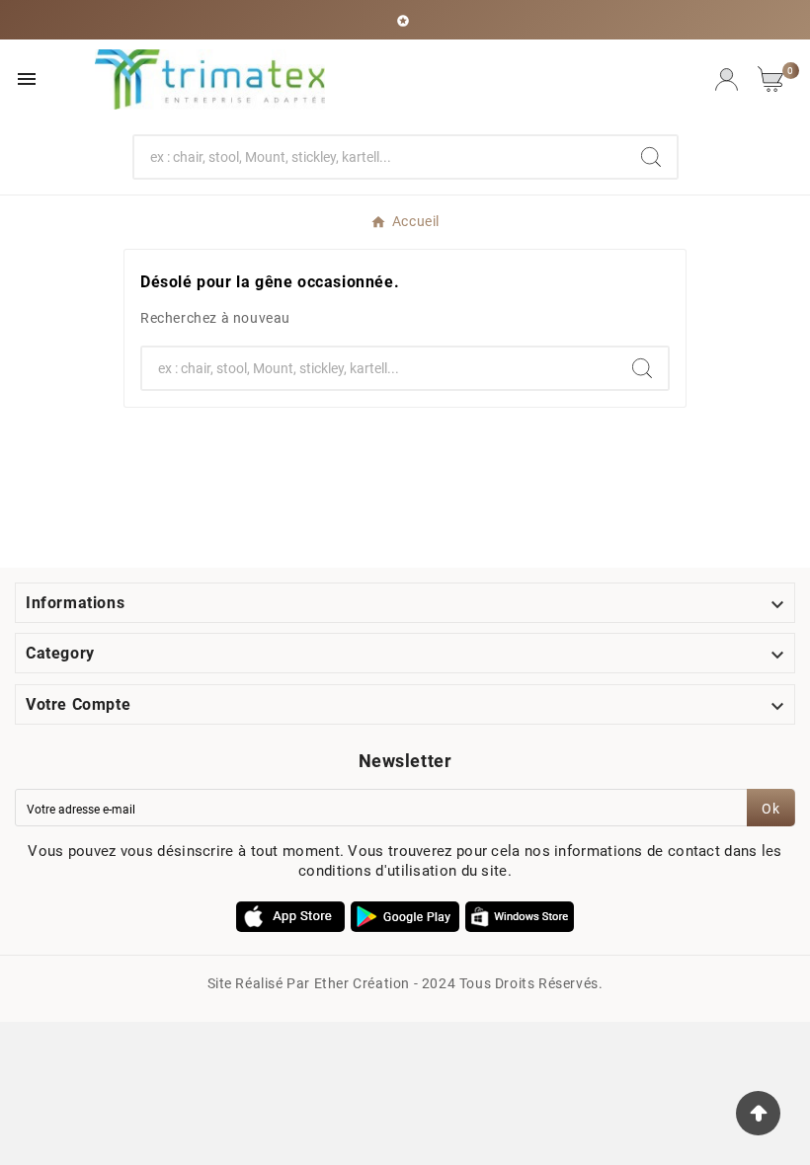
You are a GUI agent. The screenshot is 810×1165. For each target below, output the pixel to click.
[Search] (651, 157)
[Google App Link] (405, 915)
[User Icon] (726, 79)
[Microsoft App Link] (519, 915)
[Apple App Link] (290, 915)
